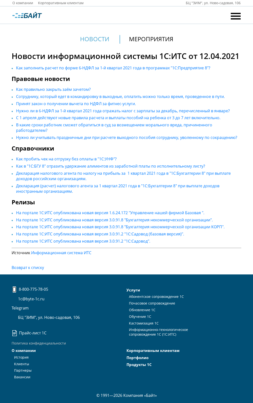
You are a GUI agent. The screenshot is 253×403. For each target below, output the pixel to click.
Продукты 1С (139, 364)
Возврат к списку (28, 267)
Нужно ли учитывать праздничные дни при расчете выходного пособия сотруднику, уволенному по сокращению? (126, 137)
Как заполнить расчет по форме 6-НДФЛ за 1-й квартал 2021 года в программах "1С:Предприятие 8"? (113, 68)
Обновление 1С (142, 309)
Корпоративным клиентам (61, 2)
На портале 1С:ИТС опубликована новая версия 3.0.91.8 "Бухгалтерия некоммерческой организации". (114, 220)
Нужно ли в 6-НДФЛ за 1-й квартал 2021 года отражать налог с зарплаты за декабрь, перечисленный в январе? (123, 111)
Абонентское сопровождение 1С (156, 296)
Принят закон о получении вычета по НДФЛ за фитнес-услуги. (76, 103)
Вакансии (22, 377)
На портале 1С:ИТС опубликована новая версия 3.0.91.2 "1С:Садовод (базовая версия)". (100, 234)
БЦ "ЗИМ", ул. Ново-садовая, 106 (48, 317)
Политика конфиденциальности (39, 343)
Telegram (20, 308)
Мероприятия (151, 39)
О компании (22, 2)
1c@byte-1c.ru (30, 299)
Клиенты (21, 364)
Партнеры (23, 370)
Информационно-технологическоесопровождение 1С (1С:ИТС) (158, 332)
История (21, 357)
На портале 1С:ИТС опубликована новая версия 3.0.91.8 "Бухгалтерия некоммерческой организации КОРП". (120, 227)
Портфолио (137, 357)
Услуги (133, 290)
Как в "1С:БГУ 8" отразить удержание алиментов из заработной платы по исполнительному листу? (110, 166)
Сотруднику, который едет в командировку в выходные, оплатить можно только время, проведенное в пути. (120, 96)
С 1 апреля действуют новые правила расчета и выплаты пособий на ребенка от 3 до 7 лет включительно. (118, 117)
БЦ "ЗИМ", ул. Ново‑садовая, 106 (213, 2)
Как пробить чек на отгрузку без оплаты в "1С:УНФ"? (66, 159)
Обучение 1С (140, 316)
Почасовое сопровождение (152, 303)
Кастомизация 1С (144, 323)
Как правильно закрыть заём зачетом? (53, 89)
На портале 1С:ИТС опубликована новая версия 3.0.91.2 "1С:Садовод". (83, 241)
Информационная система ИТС (61, 252)
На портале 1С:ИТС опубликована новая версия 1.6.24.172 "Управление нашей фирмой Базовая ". (110, 212)
